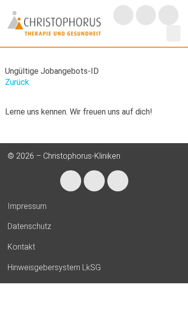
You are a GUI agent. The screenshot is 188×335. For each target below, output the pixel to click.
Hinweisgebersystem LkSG (54, 267)
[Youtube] (168, 15)
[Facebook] (146, 15)
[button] (173, 33)
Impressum (27, 206)
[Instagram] (123, 15)
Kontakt (21, 247)
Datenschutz (29, 226)
